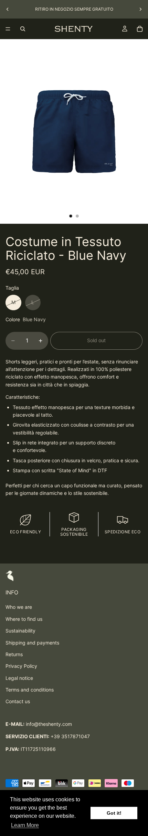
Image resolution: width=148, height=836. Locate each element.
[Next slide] (140, 9)
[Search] (22, 28)
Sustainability (20, 631)
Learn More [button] (25, 825)
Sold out (96, 340)
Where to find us (24, 619)
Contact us (18, 701)
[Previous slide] (7, 9)
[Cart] (139, 28)
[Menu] (8, 29)
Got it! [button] (114, 813)
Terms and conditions (30, 690)
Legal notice (19, 678)
